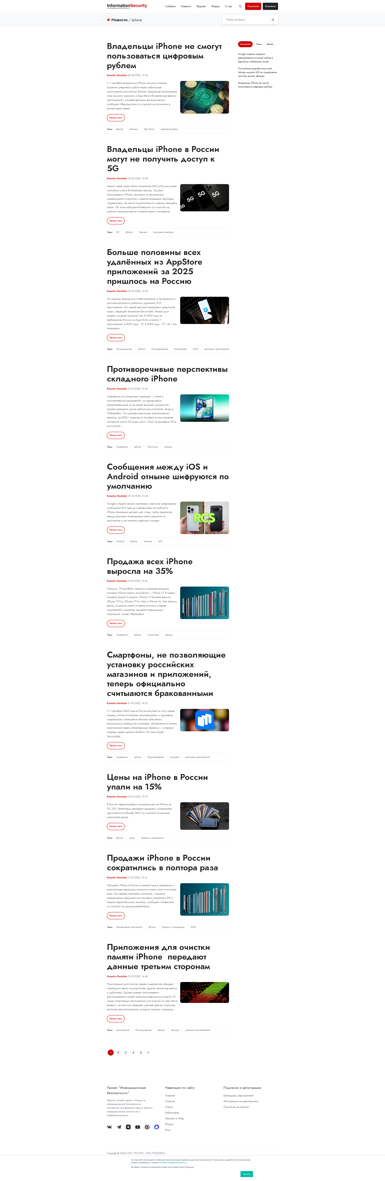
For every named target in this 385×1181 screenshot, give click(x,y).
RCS (160, 541)
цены (132, 838)
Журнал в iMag (174, 1118)
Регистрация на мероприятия (240, 1101)
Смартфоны (122, 447)
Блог (168, 1130)
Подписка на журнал (236, 1107)
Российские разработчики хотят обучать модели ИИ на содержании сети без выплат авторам (257, 72)
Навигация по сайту (180, 1087)
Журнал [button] (201, 6)
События (170, 6)
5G (117, 232)
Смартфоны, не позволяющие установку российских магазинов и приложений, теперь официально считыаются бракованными (166, 674)
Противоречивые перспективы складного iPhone (167, 374)
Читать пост (115, 117)
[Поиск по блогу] (272, 19)
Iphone (119, 129)
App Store (149, 129)
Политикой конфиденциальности (172, 1162)
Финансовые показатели (129, 927)
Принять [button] (246, 1174)
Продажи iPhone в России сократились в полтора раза (162, 862)
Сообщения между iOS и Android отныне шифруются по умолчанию (168, 476)
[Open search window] (240, 6)
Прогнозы (152, 447)
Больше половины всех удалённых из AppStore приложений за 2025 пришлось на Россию (154, 266)
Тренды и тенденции (152, 838)
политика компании (163, 232)
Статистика (153, 635)
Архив (270, 44)
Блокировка (180, 349)
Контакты (270, 6)
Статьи (169, 1107)
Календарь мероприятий (238, 1096)
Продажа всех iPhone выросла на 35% (150, 566)
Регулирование (159, 349)
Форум (215, 6)
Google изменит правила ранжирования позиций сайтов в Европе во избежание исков (255, 57)
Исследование (143, 1030)
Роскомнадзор (124, 349)
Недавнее (245, 44)
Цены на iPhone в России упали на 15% (157, 782)
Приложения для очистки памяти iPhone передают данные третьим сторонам (158, 956)
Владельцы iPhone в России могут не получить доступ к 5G (163, 158)
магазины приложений (217, 349)
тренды (168, 447)
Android (120, 541)
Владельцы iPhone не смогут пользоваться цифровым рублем (164, 55)
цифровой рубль (169, 129)
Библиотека (172, 1113)
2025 (195, 349)
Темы (259, 44)
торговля (174, 757)
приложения (122, 1030)
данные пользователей (197, 1030)
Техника (133, 129)
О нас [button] (228, 6)
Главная (170, 1096)
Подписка (253, 6)
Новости (186, 6)
